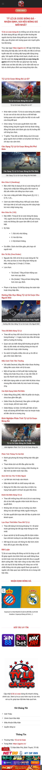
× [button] (37, 368)
